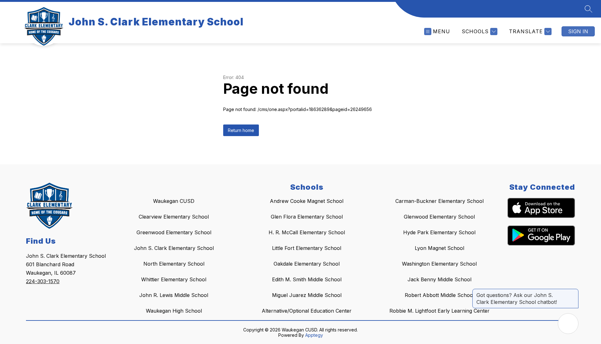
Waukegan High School (174, 311)
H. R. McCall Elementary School (307, 232)
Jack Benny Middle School (439, 279)
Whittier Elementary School (173, 279)
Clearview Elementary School (174, 217)
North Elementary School (173, 264)
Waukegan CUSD (173, 201)
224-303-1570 (42, 281)
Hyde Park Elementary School (439, 232)
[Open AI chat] (568, 323)
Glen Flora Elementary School (307, 217)
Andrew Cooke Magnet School (306, 201)
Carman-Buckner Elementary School (439, 201)
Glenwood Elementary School (439, 217)
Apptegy (314, 335)
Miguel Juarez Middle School (307, 295)
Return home (241, 130)
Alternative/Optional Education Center (307, 311)
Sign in (578, 31)
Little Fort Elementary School (306, 248)
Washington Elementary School (439, 264)
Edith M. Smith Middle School (307, 279)
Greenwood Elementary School (173, 232)
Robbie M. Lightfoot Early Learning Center (439, 311)
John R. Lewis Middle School (173, 295)
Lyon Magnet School (439, 248)
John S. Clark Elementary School (174, 248)
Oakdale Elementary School (307, 264)
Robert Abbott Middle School (439, 295)
